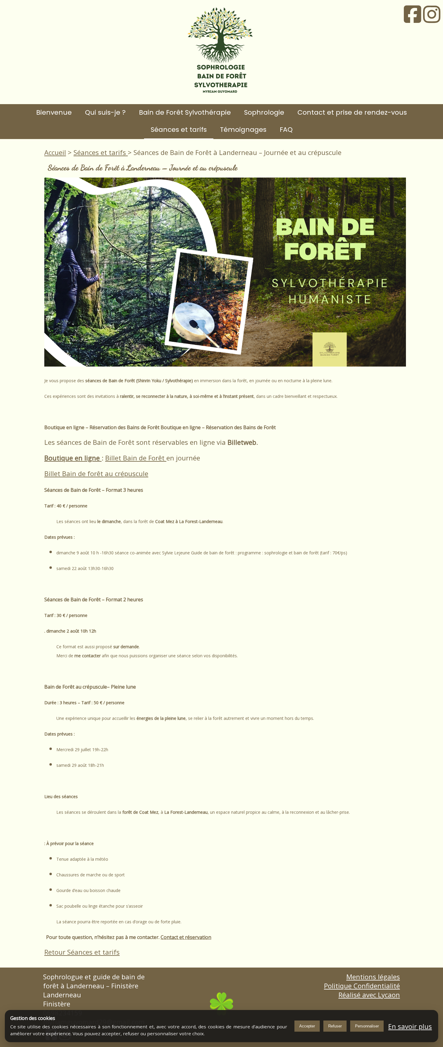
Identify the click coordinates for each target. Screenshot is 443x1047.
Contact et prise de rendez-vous (352, 112)
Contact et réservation (186, 937)
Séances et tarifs (179, 129)
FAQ (286, 129)
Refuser (335, 1026)
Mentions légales (373, 976)
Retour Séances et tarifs (82, 951)
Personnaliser (367, 1026)
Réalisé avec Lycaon (369, 994)
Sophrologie (264, 112)
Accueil (55, 152)
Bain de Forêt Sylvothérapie (185, 112)
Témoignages (243, 129)
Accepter (307, 1026)
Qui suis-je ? (105, 112)
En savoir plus (410, 1026)
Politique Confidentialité (362, 985)
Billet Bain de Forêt (135, 457)
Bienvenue (54, 112)
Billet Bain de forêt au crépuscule (96, 473)
